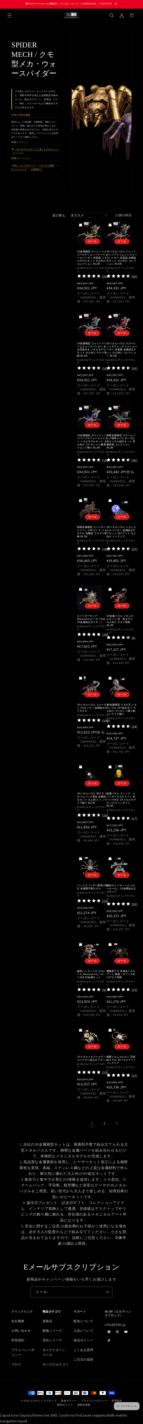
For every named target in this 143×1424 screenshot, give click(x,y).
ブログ (16, 1364)
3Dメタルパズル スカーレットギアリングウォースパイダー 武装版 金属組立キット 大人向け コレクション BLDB (122, 349)
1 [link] (92, 1123)
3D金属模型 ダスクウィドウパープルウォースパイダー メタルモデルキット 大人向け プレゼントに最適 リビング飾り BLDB (92, 441)
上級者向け (36, 169)
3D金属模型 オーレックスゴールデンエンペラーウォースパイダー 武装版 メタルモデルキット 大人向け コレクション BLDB (92, 257)
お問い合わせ (21, 1330)
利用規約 (17, 1340)
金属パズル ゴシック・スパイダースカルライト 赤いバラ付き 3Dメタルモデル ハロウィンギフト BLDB (121, 799)
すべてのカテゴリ (56, 1364)
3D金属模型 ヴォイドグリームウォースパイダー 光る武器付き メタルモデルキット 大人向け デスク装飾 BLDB (92, 349)
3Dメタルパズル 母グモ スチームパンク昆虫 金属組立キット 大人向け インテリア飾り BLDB (92, 798)
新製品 (47, 1321)
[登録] (107, 1292)
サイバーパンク (19, 169)
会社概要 (17, 1321)
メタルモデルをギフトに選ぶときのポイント (37, 149)
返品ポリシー (83, 1340)
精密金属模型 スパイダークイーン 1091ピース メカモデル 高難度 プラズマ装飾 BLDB (92, 532)
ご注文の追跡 (83, 1359)
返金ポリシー (69, 1400)
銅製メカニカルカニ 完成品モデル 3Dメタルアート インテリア (121, 1059)
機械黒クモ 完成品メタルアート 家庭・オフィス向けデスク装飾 (121, 974)
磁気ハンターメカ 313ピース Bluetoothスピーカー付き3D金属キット (91, 974)
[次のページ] (117, 1123)
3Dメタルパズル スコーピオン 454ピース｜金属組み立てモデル (93, 707)
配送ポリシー (65, 1404)
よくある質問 (83, 1350)
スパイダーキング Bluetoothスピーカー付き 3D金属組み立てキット (91, 619)
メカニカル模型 (46, 165)
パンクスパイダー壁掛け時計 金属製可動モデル (92, 887)
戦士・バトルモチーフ (24, 165)
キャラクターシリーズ (54, 1352)
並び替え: (59, 215)
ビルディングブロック (44, 1400)
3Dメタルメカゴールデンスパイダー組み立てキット (92, 1058)
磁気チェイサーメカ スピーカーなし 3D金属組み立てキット (121, 888)
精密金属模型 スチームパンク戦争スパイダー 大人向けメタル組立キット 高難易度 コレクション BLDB (121, 441)
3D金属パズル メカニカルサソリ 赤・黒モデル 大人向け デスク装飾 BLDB (120, 620)
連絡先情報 (83, 1404)
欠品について (83, 1330)
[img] (89, 276)
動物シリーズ (52, 1330)
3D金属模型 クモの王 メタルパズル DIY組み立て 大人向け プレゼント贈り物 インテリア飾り (122, 709)
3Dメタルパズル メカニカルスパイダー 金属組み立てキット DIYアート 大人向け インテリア (121, 532)
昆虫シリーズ (52, 1340)
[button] (9, 15)
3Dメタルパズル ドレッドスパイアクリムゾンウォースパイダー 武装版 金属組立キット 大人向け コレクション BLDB (122, 257)
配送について (83, 1321)
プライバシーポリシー (22, 1352)
